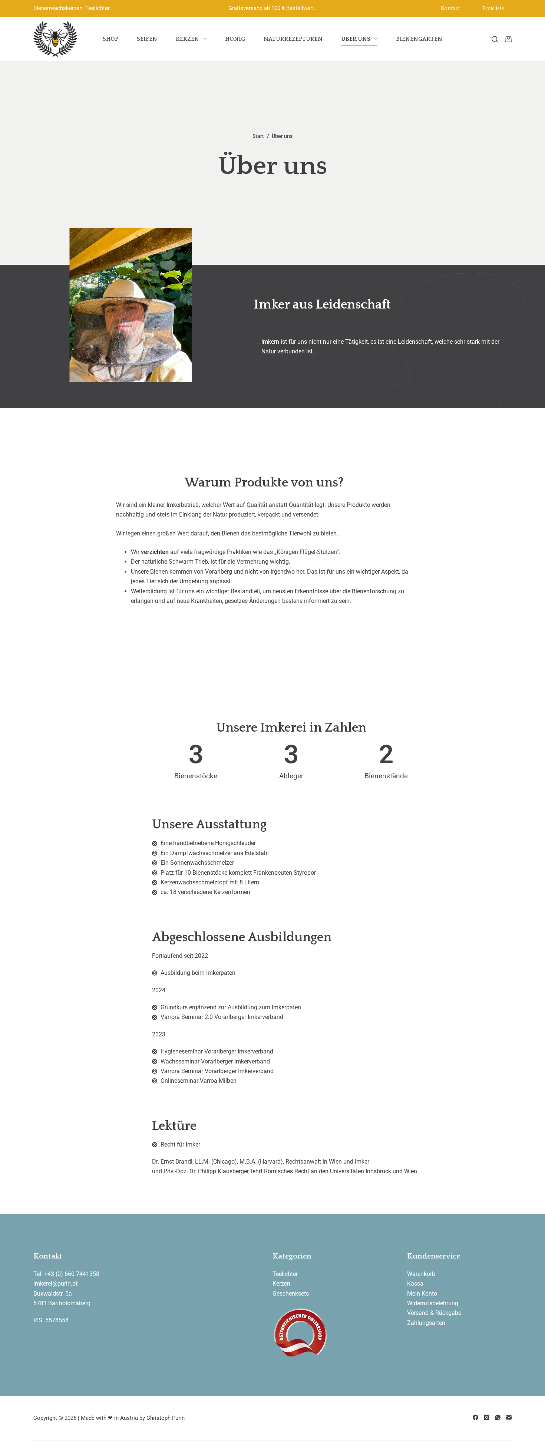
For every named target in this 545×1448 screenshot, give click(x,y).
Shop (110, 39)
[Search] (495, 39)
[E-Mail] (509, 1417)
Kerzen (187, 39)
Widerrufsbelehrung (432, 1303)
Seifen (147, 39)
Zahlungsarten (426, 1322)
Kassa (415, 1283)
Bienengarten (419, 39)
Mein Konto (422, 1293)
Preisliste (493, 8)
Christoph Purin (165, 1418)
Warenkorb (421, 1273)
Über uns (355, 39)
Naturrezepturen (293, 39)
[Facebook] (475, 1417)
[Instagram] (486, 1417)
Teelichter (285, 1273)
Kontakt (450, 8)
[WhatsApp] (498, 1417)
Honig (235, 39)
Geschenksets (290, 1293)
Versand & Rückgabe (434, 1312)
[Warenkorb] (508, 39)
